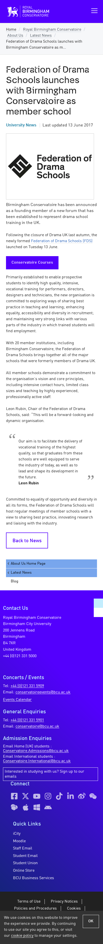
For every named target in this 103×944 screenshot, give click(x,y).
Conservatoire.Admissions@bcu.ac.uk (36, 751)
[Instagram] (48, 796)
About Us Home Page (28, 564)
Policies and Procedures (35, 909)
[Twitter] (25, 796)
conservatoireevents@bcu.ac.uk (43, 692)
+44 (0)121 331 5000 (19, 656)
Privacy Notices (64, 902)
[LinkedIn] (70, 796)
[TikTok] (59, 796)
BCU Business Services (33, 878)
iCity (16, 834)
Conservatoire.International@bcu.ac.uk (37, 761)
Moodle (19, 841)
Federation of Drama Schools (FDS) (61, 241)
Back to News (27, 540)
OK (91, 921)
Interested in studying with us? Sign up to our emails (44, 774)
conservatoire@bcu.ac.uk (37, 727)
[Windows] (36, 807)
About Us (15, 36)
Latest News (41, 36)
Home (11, 30)
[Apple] (25, 807)
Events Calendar (17, 700)
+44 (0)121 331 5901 (27, 720)
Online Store (23, 871)
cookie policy (22, 936)
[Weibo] (82, 796)
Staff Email (22, 848)
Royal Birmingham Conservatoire (52, 30)
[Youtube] (36, 796)
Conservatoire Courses (32, 263)
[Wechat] (93, 796)
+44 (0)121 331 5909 (27, 686)
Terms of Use (28, 902)
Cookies (74, 909)
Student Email (25, 856)
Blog (14, 581)
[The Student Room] (14, 807)
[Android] (48, 807)
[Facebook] (14, 796)
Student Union (25, 863)
